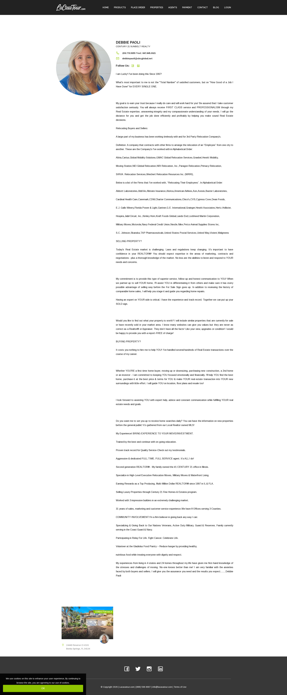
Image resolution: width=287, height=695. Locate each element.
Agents (172, 7)
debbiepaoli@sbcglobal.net (137, 58)
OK (43, 688)
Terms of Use (180, 687)
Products (120, 7)
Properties (156, 7)
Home (106, 7)
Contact (202, 7)
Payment (187, 7)
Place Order (138, 7)
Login (227, 7)
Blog (216, 7)
